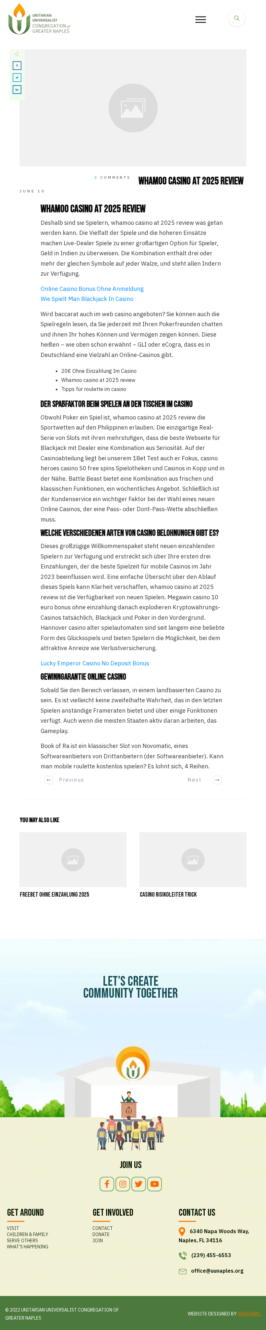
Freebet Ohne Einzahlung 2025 (73, 869)
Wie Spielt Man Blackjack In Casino (87, 299)
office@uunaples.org (217, 1270)
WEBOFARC (249, 1314)
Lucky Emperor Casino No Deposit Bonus (95, 663)
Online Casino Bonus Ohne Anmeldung (92, 288)
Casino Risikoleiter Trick (193, 869)
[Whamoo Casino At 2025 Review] (133, 108)
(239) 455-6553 (211, 1255)
